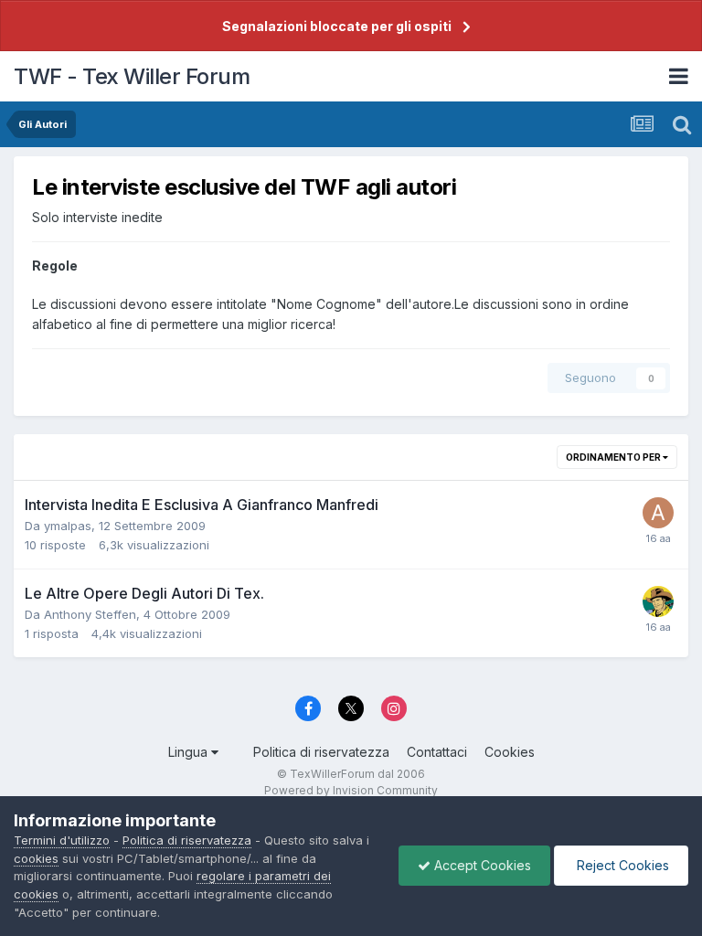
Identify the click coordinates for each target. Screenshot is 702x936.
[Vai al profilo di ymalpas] (658, 601)
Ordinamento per (614, 457)
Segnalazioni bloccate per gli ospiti (337, 26)
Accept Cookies (481, 865)
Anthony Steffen (90, 614)
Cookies (509, 752)
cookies (36, 858)
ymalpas (67, 525)
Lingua (189, 752)
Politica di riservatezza (321, 752)
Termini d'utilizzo (62, 840)
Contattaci (437, 752)
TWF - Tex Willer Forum (132, 76)
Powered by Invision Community (351, 790)
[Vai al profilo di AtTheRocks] (658, 512)
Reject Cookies (621, 865)
